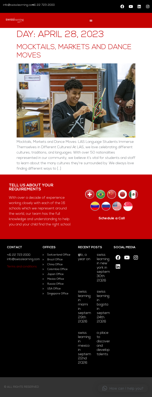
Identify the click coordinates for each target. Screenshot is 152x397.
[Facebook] (122, 6)
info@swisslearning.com (18, 5)
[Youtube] (130, 6)
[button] (91, 20)
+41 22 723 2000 (43, 5)
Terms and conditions (22, 266)
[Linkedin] (139, 6)
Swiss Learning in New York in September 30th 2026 (106, 267)
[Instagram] (147, 6)
